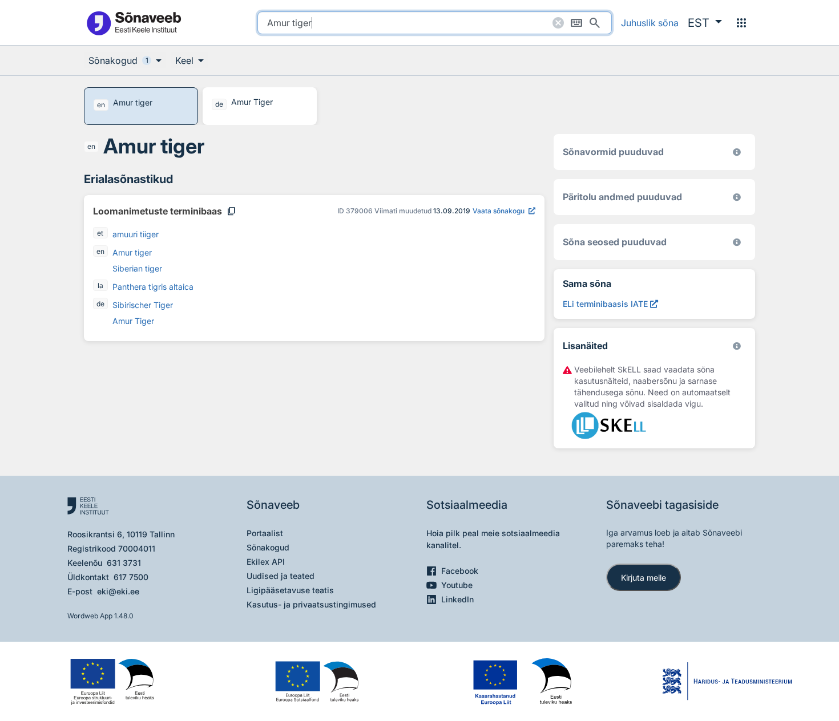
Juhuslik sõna (650, 23)
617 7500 (131, 577)
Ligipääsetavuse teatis (290, 590)
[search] (434, 22)
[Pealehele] (133, 22)
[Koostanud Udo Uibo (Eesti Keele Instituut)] (737, 197)
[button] (705, 23)
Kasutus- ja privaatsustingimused (311, 604)
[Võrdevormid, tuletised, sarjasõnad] (737, 242)
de (100, 303)
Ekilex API (266, 561)
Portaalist (265, 533)
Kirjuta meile (643, 577)
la (100, 285)
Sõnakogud (268, 547)
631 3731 (124, 563)
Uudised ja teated (280, 576)
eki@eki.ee (118, 591)
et (100, 233)
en (91, 146)
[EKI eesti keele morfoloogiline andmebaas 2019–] (737, 152)
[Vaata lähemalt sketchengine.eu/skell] (737, 346)
